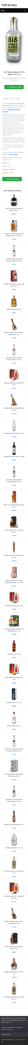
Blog (17, 1039)
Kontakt (22, 1039)
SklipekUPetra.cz (10, 1039)
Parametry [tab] (12, 98)
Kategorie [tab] (18, 98)
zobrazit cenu (15, 87)
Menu (3, 10)
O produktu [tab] (5, 98)
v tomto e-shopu (13, 154)
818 (20, 78)
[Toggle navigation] (24, 10)
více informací (13, 179)
